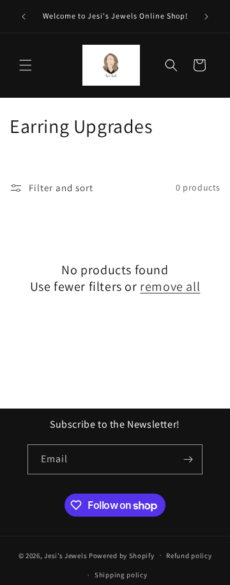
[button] (26, 65)
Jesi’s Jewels (65, 554)
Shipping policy (121, 574)
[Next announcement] (206, 17)
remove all (170, 286)
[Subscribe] (188, 459)
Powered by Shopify (122, 554)
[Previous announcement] (24, 17)
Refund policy (188, 555)
